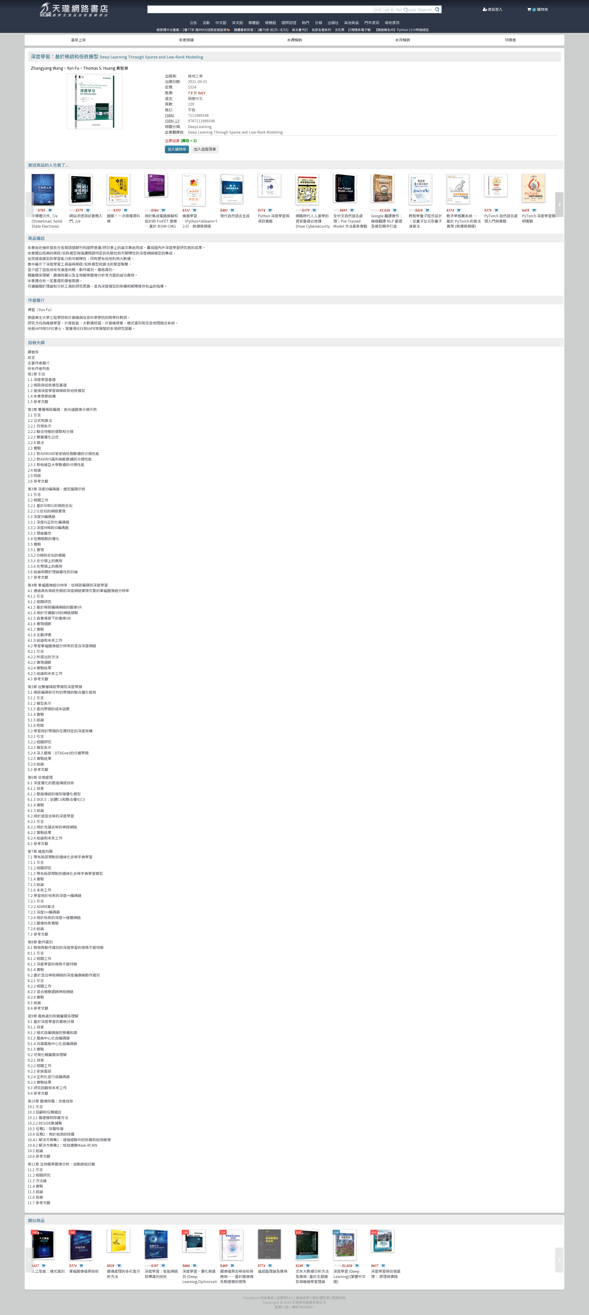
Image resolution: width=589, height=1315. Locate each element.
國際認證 (289, 22)
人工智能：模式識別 (48, 1271)
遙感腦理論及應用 (272, 1271)
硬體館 (270, 22)
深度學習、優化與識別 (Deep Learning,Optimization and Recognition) (202, 1278)
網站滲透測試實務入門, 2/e (85, 218)
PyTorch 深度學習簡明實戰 (538, 218)
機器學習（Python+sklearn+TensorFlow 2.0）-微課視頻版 (208, 221)
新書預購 (186, 40)
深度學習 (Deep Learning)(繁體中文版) (349, 1276)
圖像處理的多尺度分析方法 (123, 1273)
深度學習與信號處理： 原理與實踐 (386, 1273)
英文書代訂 (300, 29)
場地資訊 (392, 22)
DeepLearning (200, 126)
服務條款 (339, 1297)
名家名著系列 (321, 29)
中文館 (220, 22)
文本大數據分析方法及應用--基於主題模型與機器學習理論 (312, 1276)
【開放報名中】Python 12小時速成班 (401, 29)
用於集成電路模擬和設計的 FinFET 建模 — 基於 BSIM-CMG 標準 (161, 223)
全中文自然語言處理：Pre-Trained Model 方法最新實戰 (350, 221)
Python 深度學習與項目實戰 (273, 218)
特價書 (510, 40)
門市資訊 (371, 22)
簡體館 (254, 22)
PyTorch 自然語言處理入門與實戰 (501, 218)
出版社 (333, 22)
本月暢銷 (402, 40)
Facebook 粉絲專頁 (258, 1297)
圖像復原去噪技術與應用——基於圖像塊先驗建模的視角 (236, 1276)
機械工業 (195, 76)
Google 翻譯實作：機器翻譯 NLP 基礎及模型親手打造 (387, 221)
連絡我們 (303, 1297)
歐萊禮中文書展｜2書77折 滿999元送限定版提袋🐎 (193, 29)
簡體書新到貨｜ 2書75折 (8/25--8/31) (261, 29)
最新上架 (78, 40)
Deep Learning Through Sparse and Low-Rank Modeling (235, 132)
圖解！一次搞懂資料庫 (123, 218)
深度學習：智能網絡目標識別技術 (161, 1273)
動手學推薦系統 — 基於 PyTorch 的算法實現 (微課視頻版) (464, 221)
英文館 (237, 22)
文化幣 (339, 29)
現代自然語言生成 (235, 215)
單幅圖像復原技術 (84, 1271)
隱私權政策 (320, 1297)
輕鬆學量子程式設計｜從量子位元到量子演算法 (425, 221)
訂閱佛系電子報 (359, 29)
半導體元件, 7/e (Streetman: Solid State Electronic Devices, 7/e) (47, 223)
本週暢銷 (294, 40)
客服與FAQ (285, 1297)
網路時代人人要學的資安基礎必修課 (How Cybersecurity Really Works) (313, 223)
